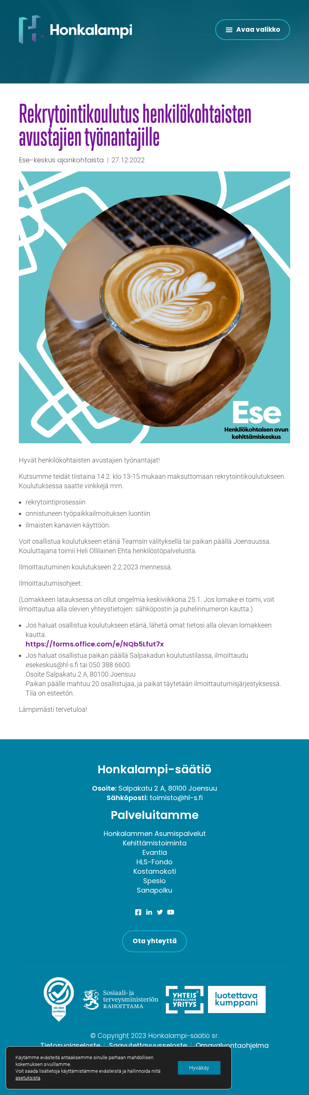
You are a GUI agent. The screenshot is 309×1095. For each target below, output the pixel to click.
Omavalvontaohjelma (232, 1045)
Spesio (154, 880)
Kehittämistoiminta (155, 843)
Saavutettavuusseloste (148, 1045)
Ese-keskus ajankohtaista (61, 160)
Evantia (154, 852)
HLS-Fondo (154, 862)
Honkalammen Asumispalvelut (155, 833)
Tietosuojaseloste (70, 1045)
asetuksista (27, 1078)
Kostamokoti (154, 871)
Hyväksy (199, 1068)
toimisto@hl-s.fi (176, 797)
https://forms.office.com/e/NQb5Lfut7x (95, 644)
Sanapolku (154, 890)
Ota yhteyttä (155, 940)
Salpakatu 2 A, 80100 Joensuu (167, 788)
